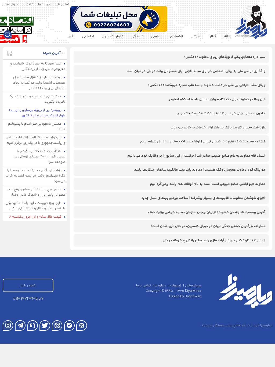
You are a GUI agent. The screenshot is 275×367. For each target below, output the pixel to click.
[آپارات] (81, 325)
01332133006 (28, 299)
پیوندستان (10, 4)
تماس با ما (62, 4)
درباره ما (44, 4)
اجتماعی (88, 36)
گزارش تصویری (113, 36)
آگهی (70, 36)
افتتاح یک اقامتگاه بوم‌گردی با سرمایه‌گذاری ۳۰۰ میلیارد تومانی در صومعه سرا (39, 157)
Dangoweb (193, 296)
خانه (227, 36)
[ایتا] (57, 325)
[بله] (69, 325)
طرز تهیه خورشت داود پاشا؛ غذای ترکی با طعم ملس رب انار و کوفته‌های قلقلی (35, 205)
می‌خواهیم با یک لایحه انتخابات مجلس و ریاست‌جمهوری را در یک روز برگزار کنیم (36, 140)
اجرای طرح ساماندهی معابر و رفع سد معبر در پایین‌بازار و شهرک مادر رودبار (37, 192)
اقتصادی (176, 36)
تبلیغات (28, 4)
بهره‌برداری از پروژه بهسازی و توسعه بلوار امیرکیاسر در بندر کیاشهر (37, 112)
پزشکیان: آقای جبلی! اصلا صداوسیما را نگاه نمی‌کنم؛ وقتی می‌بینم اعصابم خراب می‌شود (35, 176)
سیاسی (156, 36)
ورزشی (196, 36)
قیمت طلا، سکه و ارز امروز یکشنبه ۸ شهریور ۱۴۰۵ (37, 219)
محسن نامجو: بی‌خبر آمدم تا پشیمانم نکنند (37, 126)
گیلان (212, 36)
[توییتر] (44, 325)
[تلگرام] (20, 325)
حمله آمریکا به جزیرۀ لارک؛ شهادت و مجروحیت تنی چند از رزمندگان (38, 66)
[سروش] (32, 325)
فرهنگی (137, 36)
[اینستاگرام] (8, 325)
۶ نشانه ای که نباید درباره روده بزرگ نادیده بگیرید (37, 99)
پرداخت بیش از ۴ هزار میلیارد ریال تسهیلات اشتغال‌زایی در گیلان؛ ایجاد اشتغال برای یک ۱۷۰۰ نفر (39, 83)
